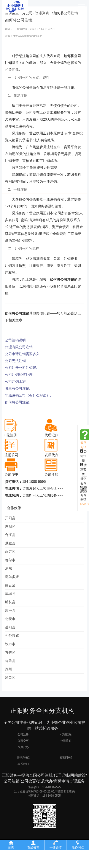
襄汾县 (10, 610)
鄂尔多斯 (12, 577)
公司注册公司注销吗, (21, 368)
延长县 (10, 602)
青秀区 (10, 652)
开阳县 (10, 518)
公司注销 (66, 740)
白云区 (10, 585)
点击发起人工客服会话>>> (42, 488)
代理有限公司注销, (19, 347)
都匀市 (10, 560)
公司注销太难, (16, 381)
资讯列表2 (23, 757)
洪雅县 (10, 543)
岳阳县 (10, 627)
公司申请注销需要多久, (22, 354)
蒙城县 (10, 593)
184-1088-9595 (34, 481)
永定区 (10, 551)
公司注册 (83, 456)
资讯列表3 (65, 757)
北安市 (10, 619)
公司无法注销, (16, 361)
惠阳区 (10, 526)
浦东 (8, 568)
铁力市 (10, 644)
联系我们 (23, 764)
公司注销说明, (16, 340)
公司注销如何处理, (19, 374)
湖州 (8, 669)
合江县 (10, 535)
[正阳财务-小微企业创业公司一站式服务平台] (15, 6)
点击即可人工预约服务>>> (42, 495)
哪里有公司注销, (17, 388)
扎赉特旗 (12, 635)
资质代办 (23, 747)
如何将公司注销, (17, 402)
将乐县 (10, 661)
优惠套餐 (83, 469)
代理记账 (66, 734)
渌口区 (10, 677)
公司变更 (23, 740)
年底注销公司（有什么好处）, (28, 395)
